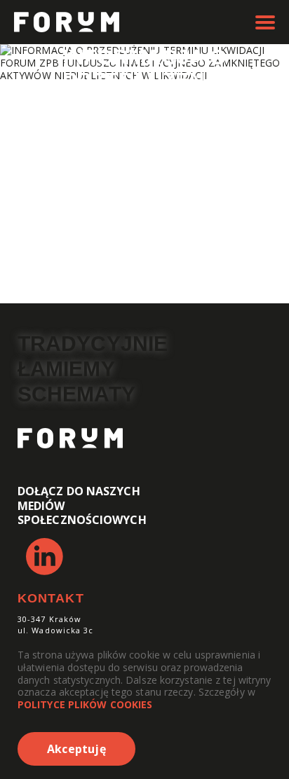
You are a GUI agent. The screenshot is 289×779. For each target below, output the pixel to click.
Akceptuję (76, 749)
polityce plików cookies (85, 704)
